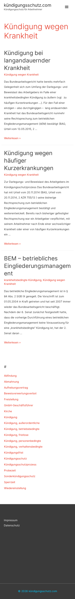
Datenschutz (12, 525)
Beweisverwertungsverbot (20, 393)
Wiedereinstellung (15, 488)
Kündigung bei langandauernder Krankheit (27, 60)
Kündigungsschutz (15, 458)
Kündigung (10, 417)
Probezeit (10, 470)
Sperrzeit (9, 482)
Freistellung (11, 399)
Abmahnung (11, 381)
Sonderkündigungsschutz (19, 476)
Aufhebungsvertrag (16, 387)
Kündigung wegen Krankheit (21, 74)
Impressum (11, 520)
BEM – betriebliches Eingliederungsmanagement (37, 266)
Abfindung (10, 375)
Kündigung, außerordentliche (22, 423)
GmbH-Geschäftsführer (18, 405)
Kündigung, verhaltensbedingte (23, 446)
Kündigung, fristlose (16, 434)
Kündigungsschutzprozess (20, 464)
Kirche (8, 411)
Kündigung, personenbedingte (22, 440)
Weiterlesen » (12, 138)
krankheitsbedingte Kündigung (22, 280)
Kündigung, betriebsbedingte (21, 428)
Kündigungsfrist (13, 452)
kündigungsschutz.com (27, 5)
